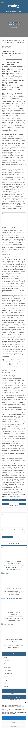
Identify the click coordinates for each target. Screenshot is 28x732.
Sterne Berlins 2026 (14, 563)
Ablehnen (14, 722)
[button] (25, 702)
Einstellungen (14, 726)
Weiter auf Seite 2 (14, 500)
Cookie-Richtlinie (8, 730)
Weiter (22, 504)
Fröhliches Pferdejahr (14, 589)
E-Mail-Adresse (18, 530)
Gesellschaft (11, 22)
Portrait (17, 22)
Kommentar (5, 515)
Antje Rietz (14, 614)
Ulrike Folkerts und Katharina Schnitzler (14, 640)
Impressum (21, 730)
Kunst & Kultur (18, 561)
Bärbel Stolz (10, 587)
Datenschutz (15, 730)
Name (4, 530)
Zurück (6, 504)
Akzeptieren (14, 718)
